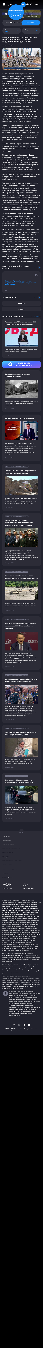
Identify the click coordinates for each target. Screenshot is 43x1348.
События (5, 873)
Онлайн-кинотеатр (8, 845)
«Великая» (19, 942)
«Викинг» (5, 942)
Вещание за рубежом (28, 888)
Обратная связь (7, 865)
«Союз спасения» (21, 940)
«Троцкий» (12, 942)
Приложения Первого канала (11, 849)
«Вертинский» (27, 942)
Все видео (5, 857)
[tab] (31, 22)
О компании (6, 837)
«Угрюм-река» (31, 940)
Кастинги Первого (8, 853)
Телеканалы (18, 988)
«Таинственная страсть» (10, 944)
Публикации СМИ (7, 877)
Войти (37, 4)
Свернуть (21, 832)
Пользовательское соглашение (12, 861)
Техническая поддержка (10, 869)
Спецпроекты (6, 841)
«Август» (26, 938)
